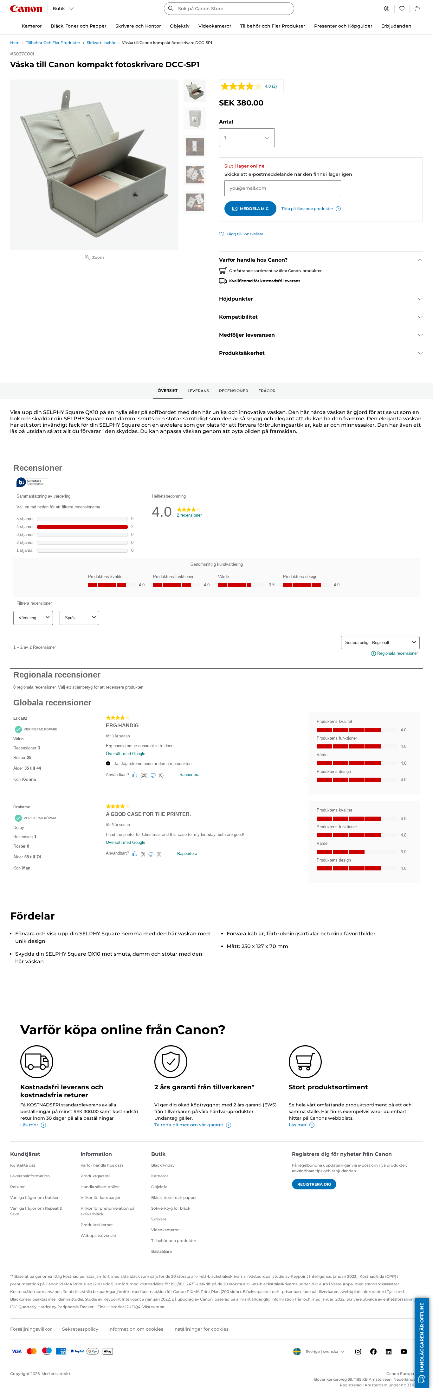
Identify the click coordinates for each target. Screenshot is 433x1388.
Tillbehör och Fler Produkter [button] (272, 26)
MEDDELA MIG (254, 208)
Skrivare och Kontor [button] (138, 26)
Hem (15, 42)
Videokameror (165, 1229)
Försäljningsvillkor (31, 1329)
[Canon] (26, 8)
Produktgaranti (95, 1176)
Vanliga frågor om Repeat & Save (36, 1211)
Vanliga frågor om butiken (35, 1197)
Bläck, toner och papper (174, 1197)
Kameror (159, 1176)
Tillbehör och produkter (173, 1240)
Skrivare (158, 1219)
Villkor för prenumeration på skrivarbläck (107, 1211)
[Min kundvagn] (417, 8)
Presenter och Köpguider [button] (343, 26)
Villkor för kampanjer (100, 1197)
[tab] (168, 391)
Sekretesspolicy (80, 1329)
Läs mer (29, 1125)
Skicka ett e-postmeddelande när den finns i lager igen (288, 174)
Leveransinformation (30, 1176)
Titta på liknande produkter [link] (307, 208)
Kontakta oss (22, 1165)
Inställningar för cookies (201, 1329)
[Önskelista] (402, 8)
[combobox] (229, 8)
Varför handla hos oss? (102, 1165)
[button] (422, 1343)
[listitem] (195, 91)
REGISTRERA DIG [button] (314, 1184)
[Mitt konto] (387, 8)
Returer (17, 1186)
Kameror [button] (32, 26)
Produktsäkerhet (97, 1224)
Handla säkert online (100, 1186)
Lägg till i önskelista (245, 234)
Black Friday (163, 1165)
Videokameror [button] (214, 26)
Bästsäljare (161, 1251)
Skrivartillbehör (101, 42)
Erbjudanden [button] (396, 26)
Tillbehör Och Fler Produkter (53, 42)
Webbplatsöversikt (98, 1235)
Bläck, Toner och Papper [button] (79, 26)
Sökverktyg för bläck (170, 1208)
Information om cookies (135, 1329)
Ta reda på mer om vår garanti (188, 1125)
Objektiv (159, 1186)
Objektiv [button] (180, 26)
